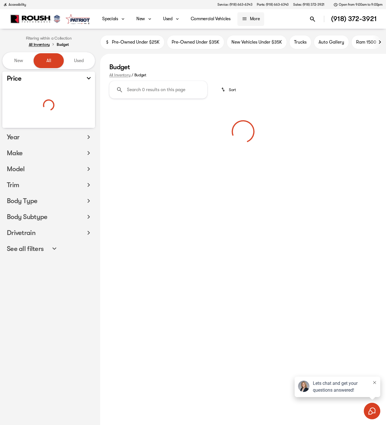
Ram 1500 (366, 42)
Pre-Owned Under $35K (195, 42)
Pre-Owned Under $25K (136, 42)
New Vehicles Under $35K (256, 42)
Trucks (300, 42)
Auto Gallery (331, 42)
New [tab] (18, 60)
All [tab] (48, 60)
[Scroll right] (379, 42)
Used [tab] (79, 60)
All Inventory (119, 75)
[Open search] (312, 19)
